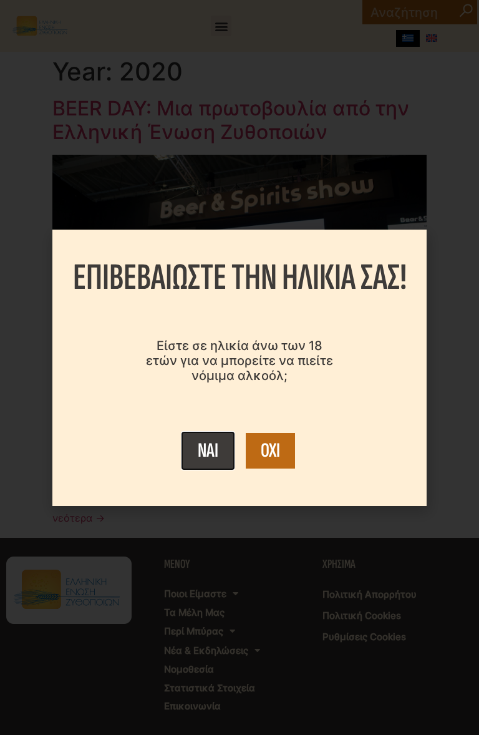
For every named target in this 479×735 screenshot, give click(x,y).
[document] (239, 367)
